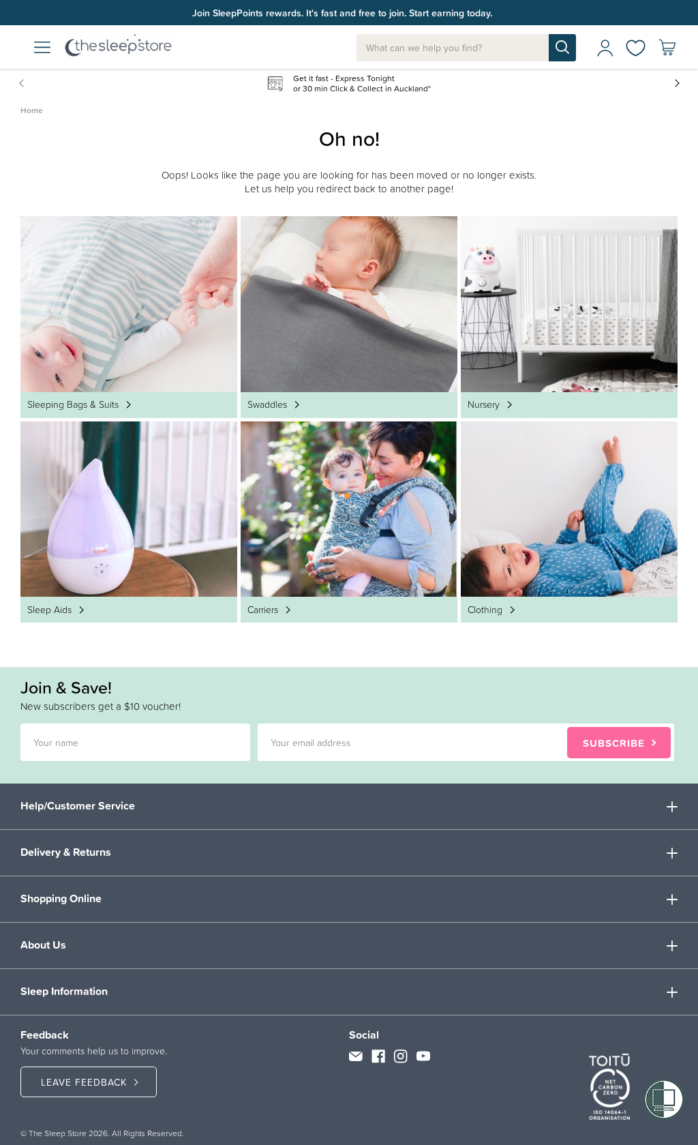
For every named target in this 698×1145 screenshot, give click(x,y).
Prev (23, 82)
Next (676, 82)
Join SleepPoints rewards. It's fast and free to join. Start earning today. (342, 13)
